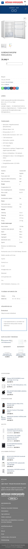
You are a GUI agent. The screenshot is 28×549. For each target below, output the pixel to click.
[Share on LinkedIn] (17, 88)
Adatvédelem (4, 511)
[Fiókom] (25, 5)
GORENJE (6, 84)
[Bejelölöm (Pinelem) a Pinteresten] (14, 88)
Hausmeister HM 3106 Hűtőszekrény (7, 355)
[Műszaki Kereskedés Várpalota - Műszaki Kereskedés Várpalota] (14, 2)
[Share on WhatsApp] (2, 88)
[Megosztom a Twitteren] (8, 88)
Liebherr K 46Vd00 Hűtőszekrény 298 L (21, 355)
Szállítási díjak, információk (8, 537)
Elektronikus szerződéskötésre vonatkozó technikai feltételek (12, 521)
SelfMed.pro (20, 547)
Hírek (2, 534)
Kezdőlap (12, 7)
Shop (17, 7)
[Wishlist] (25, 1)
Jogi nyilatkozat (5, 514)
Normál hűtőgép (9, 82)
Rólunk (3, 531)
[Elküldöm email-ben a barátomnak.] (11, 88)
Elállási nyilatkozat (6, 517)
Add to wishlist (8, 71)
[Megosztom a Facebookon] (5, 88)
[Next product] (12, 10)
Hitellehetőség (5, 540)
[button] (2, 2)
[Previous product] (15, 10)
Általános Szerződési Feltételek (9, 508)
